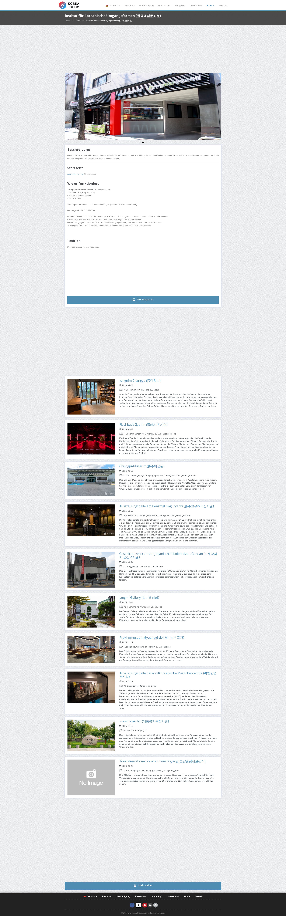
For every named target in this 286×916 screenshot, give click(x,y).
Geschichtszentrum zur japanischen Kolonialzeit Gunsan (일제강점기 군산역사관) (168, 555)
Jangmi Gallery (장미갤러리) (139, 597)
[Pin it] (144, 905)
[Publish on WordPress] (150, 905)
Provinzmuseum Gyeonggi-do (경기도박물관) (151, 637)
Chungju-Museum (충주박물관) (141, 466)
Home (68, 21)
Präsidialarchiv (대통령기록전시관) (144, 721)
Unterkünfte (195, 5)
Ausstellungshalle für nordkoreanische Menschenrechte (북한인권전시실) (168, 675)
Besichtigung (146, 5)
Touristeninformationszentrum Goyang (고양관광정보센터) (162, 761)
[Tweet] (138, 905)
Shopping (180, 5)
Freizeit (223, 5)
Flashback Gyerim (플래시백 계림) (143, 424)
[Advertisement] (143, 49)
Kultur (210, 5)
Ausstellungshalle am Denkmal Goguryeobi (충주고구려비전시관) (166, 506)
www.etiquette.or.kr (75, 174)
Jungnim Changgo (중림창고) (140, 380)
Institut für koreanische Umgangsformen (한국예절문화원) (109, 21)
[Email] (155, 905)
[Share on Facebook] (132, 905)
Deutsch (113, 5)
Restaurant (164, 5)
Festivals (130, 5)
